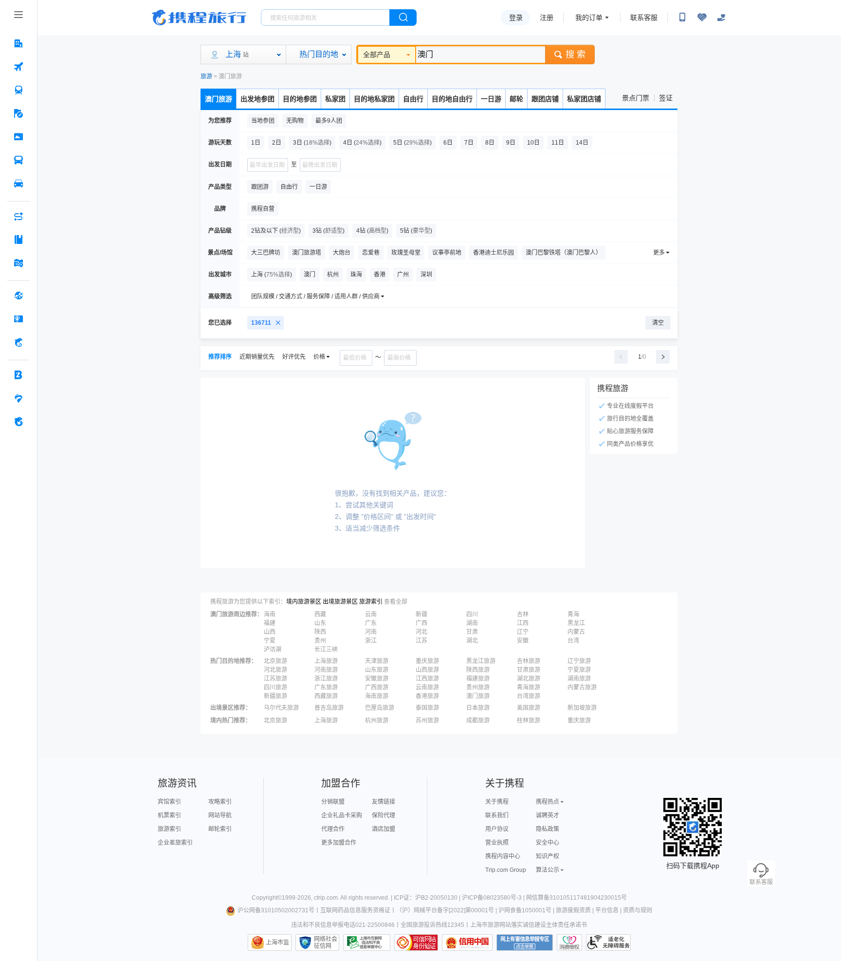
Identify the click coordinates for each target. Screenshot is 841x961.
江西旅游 (427, 678)
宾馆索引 (169, 801)
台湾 (573, 640)
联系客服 (644, 17)
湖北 (472, 640)
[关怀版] (721, 17)
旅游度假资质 (573, 910)
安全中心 (547, 842)
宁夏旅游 (579, 669)
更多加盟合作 (338, 842)
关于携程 (497, 801)
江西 (523, 623)
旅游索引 (371, 601)
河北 (421, 631)
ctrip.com (326, 897)
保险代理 (383, 815)
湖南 (472, 623)
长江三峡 (326, 649)
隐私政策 (547, 829)
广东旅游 (326, 687)
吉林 (523, 614)
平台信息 (607, 910)
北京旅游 (275, 661)
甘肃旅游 (528, 669)
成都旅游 (478, 720)
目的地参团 (300, 99)
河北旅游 (275, 669)
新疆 (421, 614)
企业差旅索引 (175, 842)
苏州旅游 (427, 720)
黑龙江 (576, 623)
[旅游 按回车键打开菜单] (18, 113)
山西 (269, 631)
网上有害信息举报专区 (524, 942)
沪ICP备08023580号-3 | (494, 897)
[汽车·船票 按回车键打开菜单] (18, 160)
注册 (546, 17)
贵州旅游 (478, 687)
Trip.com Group (505, 870)
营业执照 (497, 842)
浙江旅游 (326, 678)
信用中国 (467, 942)
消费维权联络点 (569, 942)
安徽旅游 (376, 678)
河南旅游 (326, 669)
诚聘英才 (547, 815)
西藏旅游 (326, 696)
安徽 (523, 640)
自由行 (413, 99)
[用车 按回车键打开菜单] (18, 183)
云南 (371, 614)
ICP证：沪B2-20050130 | (428, 897)
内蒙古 (576, 631)
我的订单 (589, 17)
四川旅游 (275, 687)
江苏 (421, 640)
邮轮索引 (220, 829)
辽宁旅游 (579, 661)
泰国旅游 (427, 707)
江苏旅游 (275, 678)
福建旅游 (478, 678)
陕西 (320, 631)
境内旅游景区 (303, 601)
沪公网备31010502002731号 (276, 910)
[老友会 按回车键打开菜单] (18, 398)
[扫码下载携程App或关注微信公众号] (682, 17)
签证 (666, 97)
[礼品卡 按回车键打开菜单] (18, 319)
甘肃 (472, 631)
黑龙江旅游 (480, 661)
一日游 (491, 99)
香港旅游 (427, 696)
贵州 (320, 640)
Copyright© (267, 897)
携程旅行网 (199, 17)
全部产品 (376, 54)
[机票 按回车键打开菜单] (18, 66)
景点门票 (635, 97)
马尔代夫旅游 (281, 707)
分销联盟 (333, 801)
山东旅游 (376, 669)
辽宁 (523, 631)
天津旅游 (376, 661)
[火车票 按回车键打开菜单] (18, 90)
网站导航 (220, 815)
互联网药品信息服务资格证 (355, 910)
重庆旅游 (427, 661)
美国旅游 (528, 707)
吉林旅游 (528, 661)
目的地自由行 (452, 99)
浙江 (371, 640)
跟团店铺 (545, 99)
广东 (371, 623)
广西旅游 (376, 687)
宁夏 (269, 640)
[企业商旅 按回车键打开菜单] (18, 375)
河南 (371, 631)
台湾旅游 (528, 696)
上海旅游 (326, 661)
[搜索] (403, 17)
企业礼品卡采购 (341, 815)
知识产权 (547, 856)
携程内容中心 (502, 856)
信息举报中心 (366, 942)
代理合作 (333, 829)
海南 (269, 614)
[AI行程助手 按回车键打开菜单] (18, 216)
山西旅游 (427, 669)
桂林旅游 (528, 720)
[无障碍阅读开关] (702, 17)
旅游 (206, 76)
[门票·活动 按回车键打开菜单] (18, 137)
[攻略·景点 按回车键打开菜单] (18, 239)
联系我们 (497, 815)
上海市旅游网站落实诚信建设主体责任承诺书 (528, 925)
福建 (269, 623)
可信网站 (416, 942)
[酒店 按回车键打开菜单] (18, 43)
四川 (472, 614)
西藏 (320, 614)
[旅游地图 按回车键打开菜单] (18, 263)
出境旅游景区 (340, 601)
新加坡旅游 (582, 707)
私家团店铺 (584, 99)
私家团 (335, 99)
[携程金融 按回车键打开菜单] (18, 342)
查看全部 (395, 601)
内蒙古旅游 (582, 687)
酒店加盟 (383, 829)
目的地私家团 (374, 99)
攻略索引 (220, 801)
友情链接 (383, 801)
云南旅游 (427, 687)
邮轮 (516, 99)
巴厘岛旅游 (379, 707)
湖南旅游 (579, 678)
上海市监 (277, 942)
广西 (421, 623)
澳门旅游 (218, 99)
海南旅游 (376, 696)
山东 (320, 623)
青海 (573, 614)
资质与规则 (637, 910)
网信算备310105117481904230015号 (576, 897)
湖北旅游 (528, 678)
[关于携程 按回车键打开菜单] (18, 421)
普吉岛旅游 (329, 707)
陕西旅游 (478, 669)
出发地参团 (257, 99)
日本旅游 (478, 707)
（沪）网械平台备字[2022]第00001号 (445, 910)
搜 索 (575, 54)
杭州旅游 (376, 720)
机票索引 (169, 815)
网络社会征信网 (325, 942)
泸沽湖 (272, 649)
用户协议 (497, 829)
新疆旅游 (275, 696)
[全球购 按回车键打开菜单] (18, 295)
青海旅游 (528, 687)
